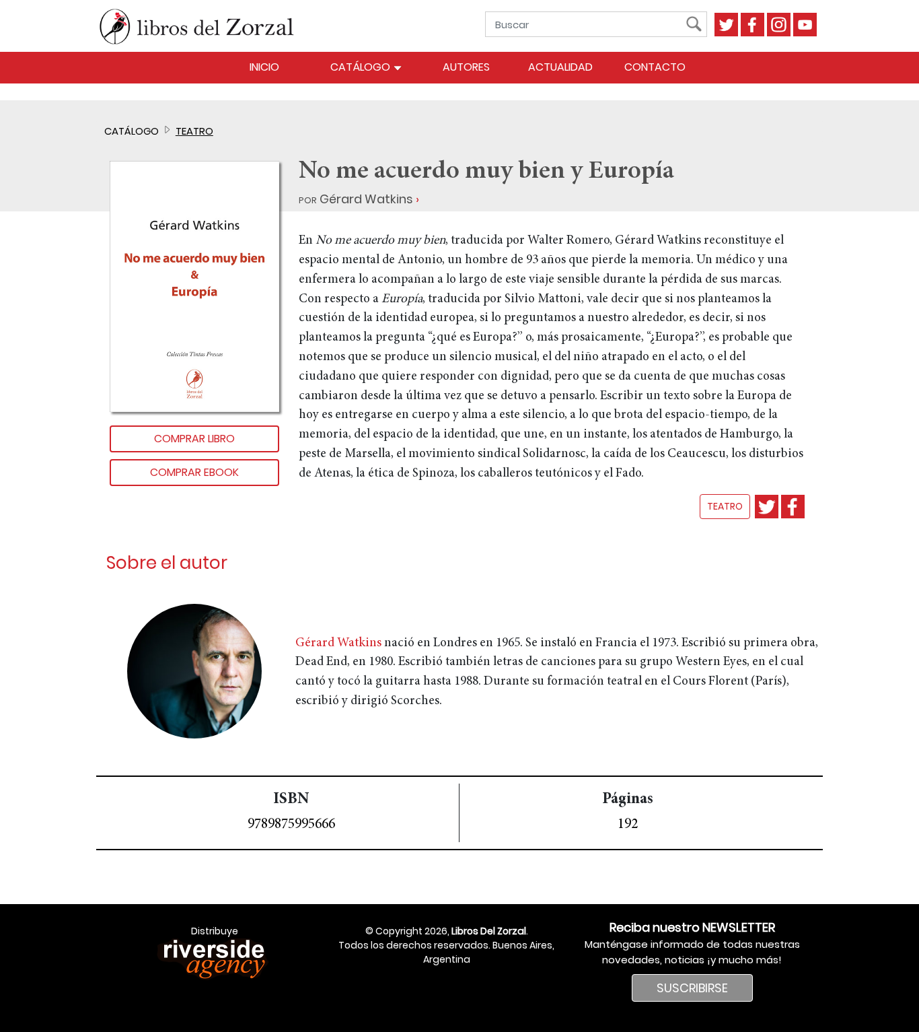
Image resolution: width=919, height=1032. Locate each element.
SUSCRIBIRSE (692, 987)
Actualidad (560, 67)
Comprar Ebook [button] (194, 472)
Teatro (194, 131)
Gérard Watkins (366, 199)
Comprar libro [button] (194, 438)
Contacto (655, 67)
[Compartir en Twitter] (766, 506)
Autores (466, 67)
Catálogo (361, 67)
